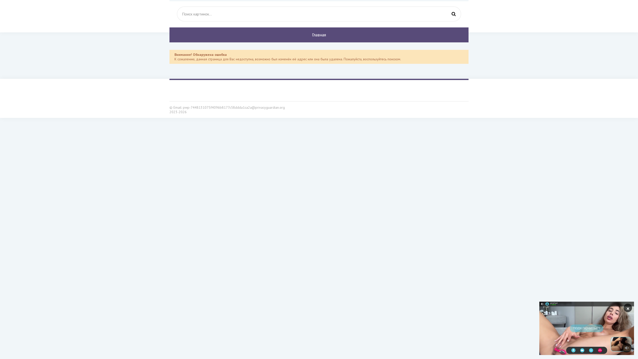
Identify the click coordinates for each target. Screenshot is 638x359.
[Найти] (453, 14)
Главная (319, 35)
